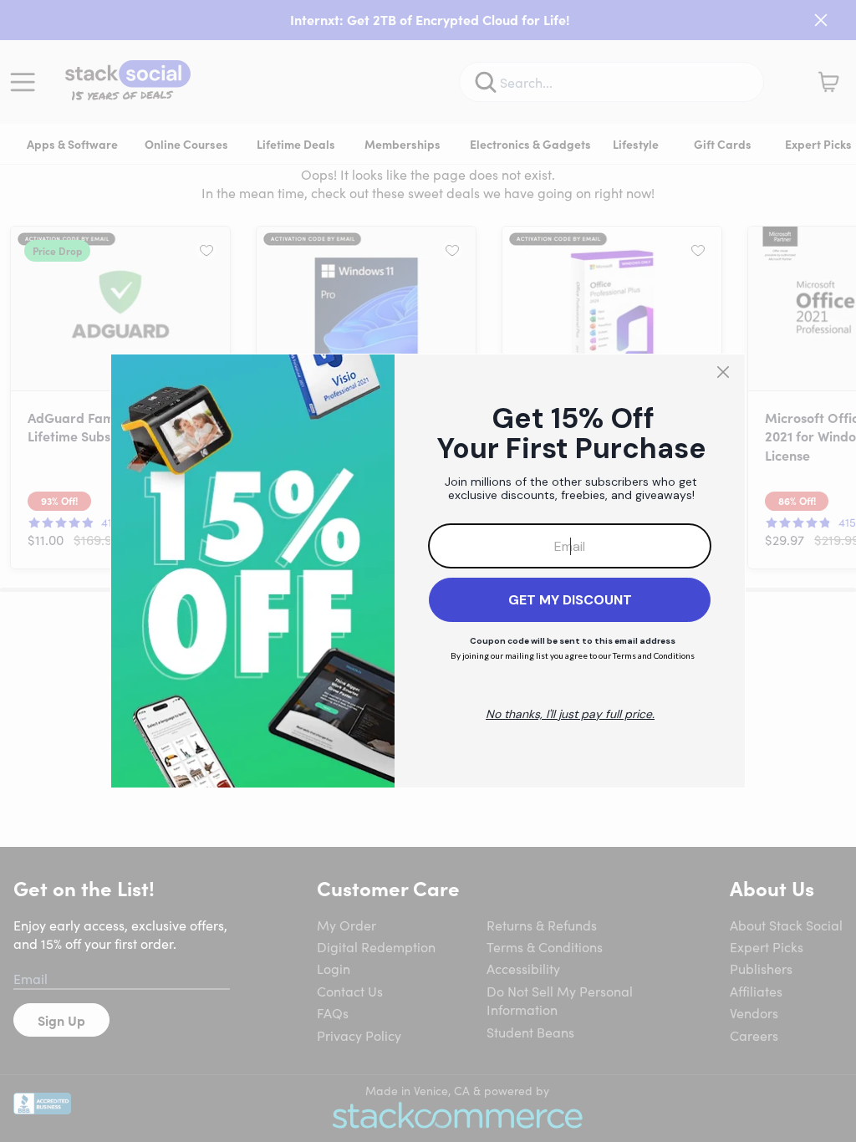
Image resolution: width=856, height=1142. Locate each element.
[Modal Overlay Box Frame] (428, 571)
